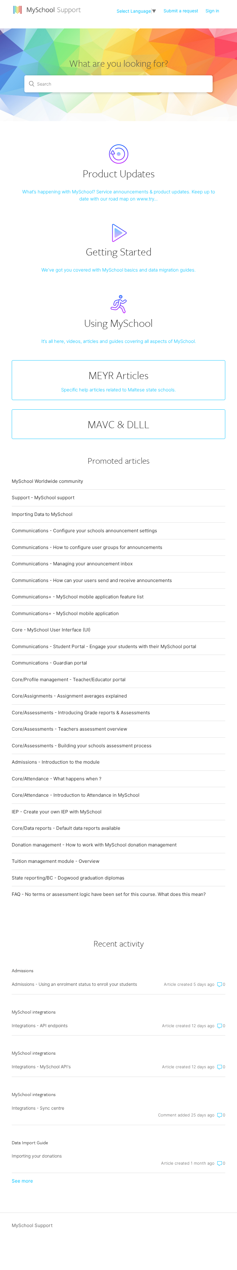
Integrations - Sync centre (38, 1108)
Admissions (22, 970)
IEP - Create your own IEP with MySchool (57, 812)
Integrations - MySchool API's (41, 1066)
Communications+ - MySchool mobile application (65, 613)
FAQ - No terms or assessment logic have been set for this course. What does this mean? (109, 894)
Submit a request (181, 10)
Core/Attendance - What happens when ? (57, 779)
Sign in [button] (212, 10)
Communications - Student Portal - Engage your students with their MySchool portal (104, 646)
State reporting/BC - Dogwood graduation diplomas (68, 878)
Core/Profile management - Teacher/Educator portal (69, 679)
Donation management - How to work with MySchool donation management (94, 845)
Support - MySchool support (43, 497)
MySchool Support (32, 1225)
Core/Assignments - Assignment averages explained (69, 696)
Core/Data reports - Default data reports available (66, 828)
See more (22, 1181)
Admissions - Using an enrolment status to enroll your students (74, 984)
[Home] (48, 14)
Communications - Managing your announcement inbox (72, 564)
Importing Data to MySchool (42, 514)
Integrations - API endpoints (40, 1025)
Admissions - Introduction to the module (56, 762)
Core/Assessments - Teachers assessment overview (69, 729)
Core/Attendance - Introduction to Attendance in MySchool (75, 795)
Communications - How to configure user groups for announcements (87, 547)
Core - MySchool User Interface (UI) (51, 630)
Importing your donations (37, 1155)
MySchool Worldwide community (47, 481)
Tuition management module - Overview (55, 861)
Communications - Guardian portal (49, 663)
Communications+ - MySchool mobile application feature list (77, 597)
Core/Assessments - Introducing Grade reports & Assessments (81, 712)
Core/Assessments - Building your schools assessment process (82, 746)
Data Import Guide (30, 1142)
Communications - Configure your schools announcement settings (84, 531)
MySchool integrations (34, 1011)
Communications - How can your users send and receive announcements (92, 580)
